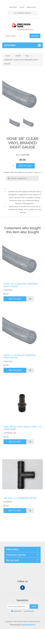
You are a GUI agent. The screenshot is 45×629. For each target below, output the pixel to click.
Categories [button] (10, 45)
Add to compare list (18, 178)
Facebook (22, 587)
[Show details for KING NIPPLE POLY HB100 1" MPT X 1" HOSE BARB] (22, 403)
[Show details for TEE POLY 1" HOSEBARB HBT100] (22, 474)
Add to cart (25, 166)
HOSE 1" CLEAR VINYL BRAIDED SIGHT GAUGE (20, 356)
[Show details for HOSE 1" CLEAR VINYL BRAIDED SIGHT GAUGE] (22, 331)
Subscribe (17, 611)
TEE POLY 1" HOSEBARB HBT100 (20, 498)
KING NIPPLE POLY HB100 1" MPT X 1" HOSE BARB (23, 428)
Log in (21, 7)
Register (13, 7)
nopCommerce (28, 625)
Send (33, 606)
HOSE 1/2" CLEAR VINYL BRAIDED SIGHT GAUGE (21, 285)
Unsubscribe (29, 611)
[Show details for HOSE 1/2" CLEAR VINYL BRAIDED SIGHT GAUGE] (22, 260)
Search (34, 36)
